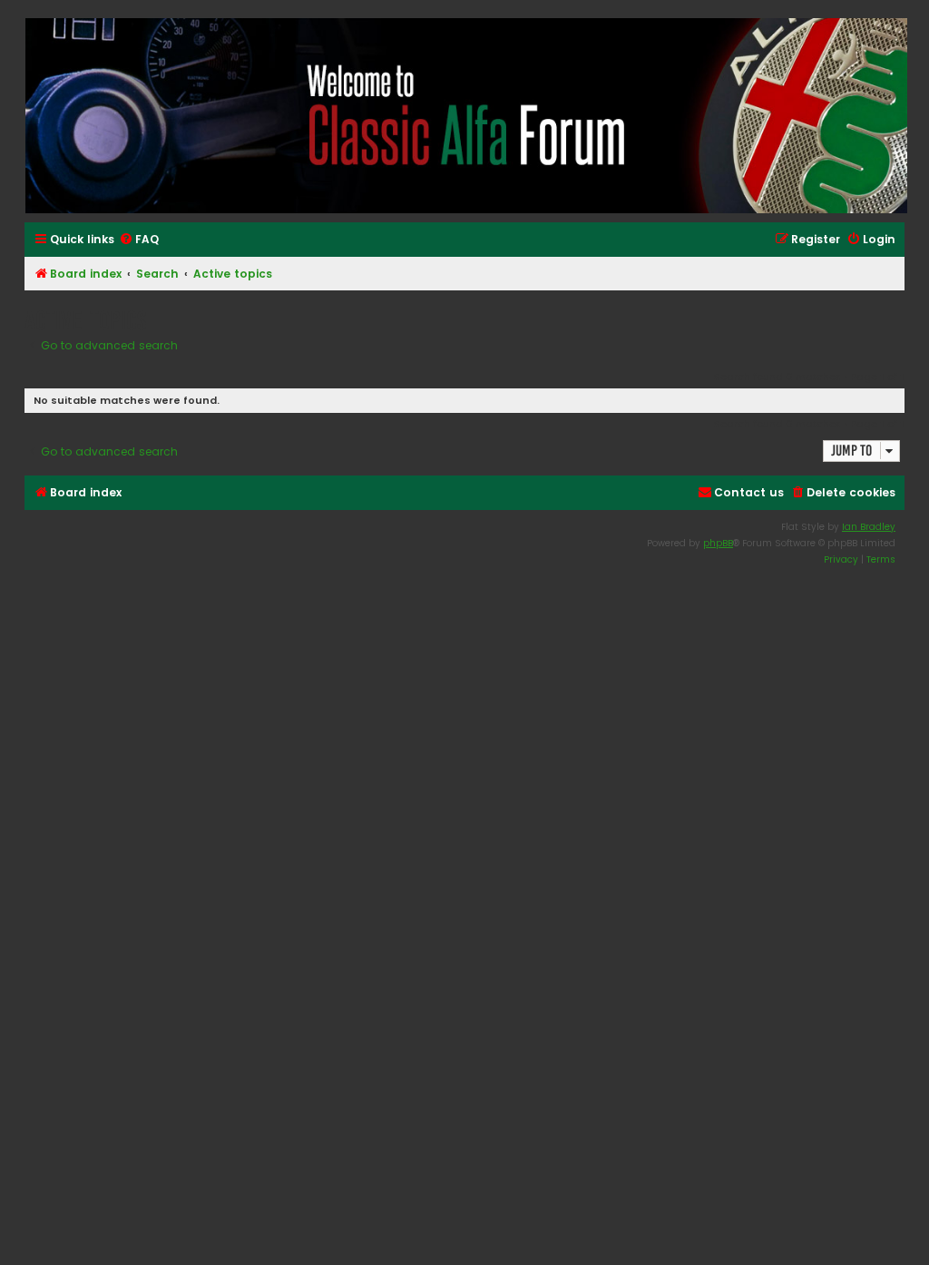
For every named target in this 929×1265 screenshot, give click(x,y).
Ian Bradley (868, 527)
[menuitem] (139, 240)
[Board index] (465, 115)
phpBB (718, 543)
